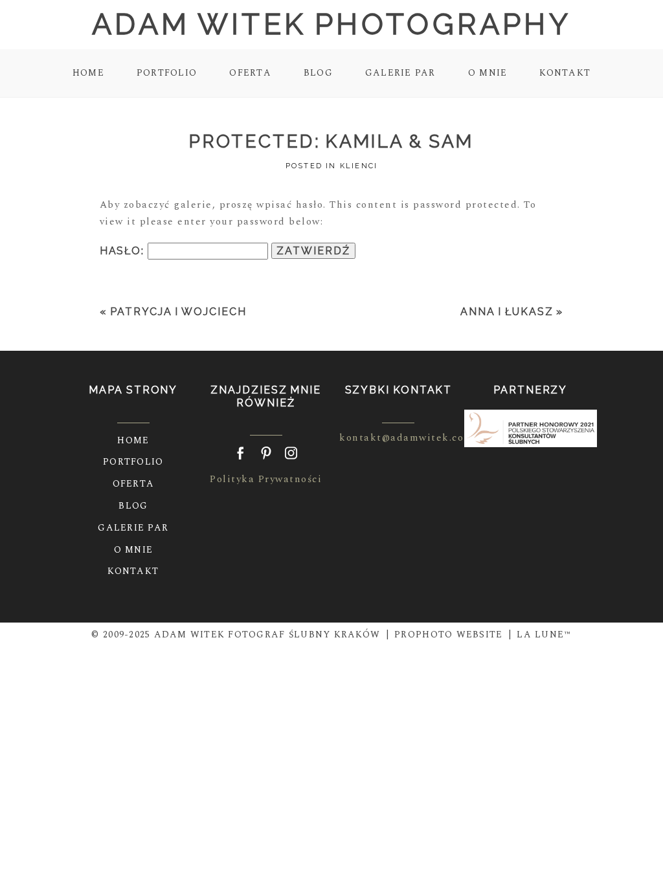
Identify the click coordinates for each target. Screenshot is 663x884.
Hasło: (124, 251)
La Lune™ (544, 634)
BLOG (318, 73)
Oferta (250, 73)
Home (88, 73)
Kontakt (564, 73)
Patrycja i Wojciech (178, 311)
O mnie (488, 73)
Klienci (358, 166)
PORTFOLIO (167, 73)
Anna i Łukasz (507, 311)
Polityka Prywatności (266, 479)
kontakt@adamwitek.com (406, 437)
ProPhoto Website (448, 634)
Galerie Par (400, 73)
